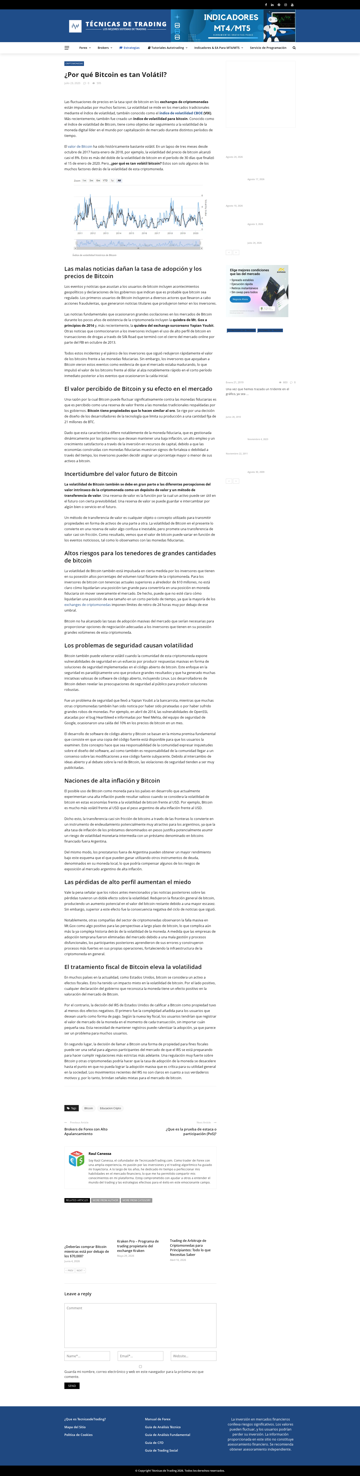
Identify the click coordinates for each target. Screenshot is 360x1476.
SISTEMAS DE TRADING (270, 330)
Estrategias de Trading (241, 330)
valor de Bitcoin (80, 146)
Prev (70, 1270)
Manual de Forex (157, 1419)
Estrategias (131, 48)
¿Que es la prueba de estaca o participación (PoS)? (191, 1131)
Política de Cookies (78, 1435)
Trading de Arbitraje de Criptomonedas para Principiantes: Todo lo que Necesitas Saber (190, 1247)
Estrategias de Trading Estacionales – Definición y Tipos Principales (267, 430)
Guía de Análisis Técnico (163, 1427)
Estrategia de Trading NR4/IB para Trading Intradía (269, 465)
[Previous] (229, 252)
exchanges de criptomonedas (87, 604)
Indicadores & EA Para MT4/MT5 (217, 48)
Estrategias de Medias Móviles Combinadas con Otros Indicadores (270, 407)
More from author (105, 1200)
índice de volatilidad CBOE (181, 113)
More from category (136, 1200)
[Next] (236, 252)
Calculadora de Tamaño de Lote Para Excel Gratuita (271, 217)
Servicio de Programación (268, 48)
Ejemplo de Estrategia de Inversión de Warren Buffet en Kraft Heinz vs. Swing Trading (271, 170)
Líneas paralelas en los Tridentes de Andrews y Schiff (259, 373)
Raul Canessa (100, 1153)
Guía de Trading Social (161, 1450)
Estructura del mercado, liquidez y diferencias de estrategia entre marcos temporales (266, 146)
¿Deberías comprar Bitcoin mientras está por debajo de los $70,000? (86, 1251)
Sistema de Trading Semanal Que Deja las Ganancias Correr (271, 236)
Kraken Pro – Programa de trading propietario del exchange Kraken (138, 1246)
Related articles (77, 1200)
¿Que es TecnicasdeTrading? (85, 1419)
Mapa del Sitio (75, 1427)
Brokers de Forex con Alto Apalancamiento (86, 1131)
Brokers (103, 48)
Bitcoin (88, 1108)
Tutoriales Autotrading (167, 48)
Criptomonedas (74, 63)
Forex (83, 48)
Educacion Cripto (110, 1108)
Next (79, 1270)
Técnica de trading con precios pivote (253, 448)
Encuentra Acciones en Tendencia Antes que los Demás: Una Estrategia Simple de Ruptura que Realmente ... (270, 194)
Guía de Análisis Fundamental (167, 1435)
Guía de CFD (154, 1443)
